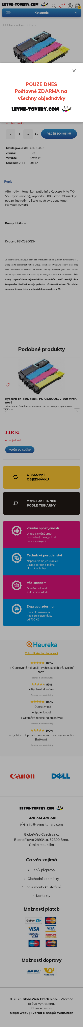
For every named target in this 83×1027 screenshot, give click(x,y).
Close (74, 71)
